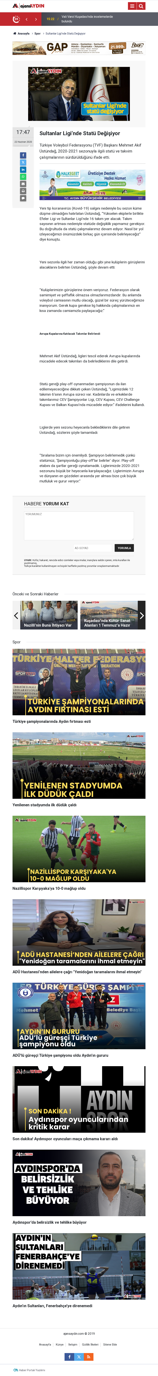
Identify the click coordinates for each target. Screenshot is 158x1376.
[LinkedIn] (23, 170)
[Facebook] (23, 155)
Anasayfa (23, 33)
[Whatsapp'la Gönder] (23, 177)
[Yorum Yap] (23, 198)
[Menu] (132, 6)
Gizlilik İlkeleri (90, 1344)
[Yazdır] (23, 191)
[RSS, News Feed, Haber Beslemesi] (88, 1357)
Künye (60, 1344)
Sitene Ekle (110, 1344)
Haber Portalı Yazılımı (32, 1370)
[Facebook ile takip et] (69, 1357)
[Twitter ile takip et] (79, 1357)
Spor (37, 33)
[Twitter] (23, 162)
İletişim (72, 1344)
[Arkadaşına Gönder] (23, 184)
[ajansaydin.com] (28, 6)
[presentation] (26, 19)
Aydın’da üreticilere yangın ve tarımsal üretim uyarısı (87, 19)
